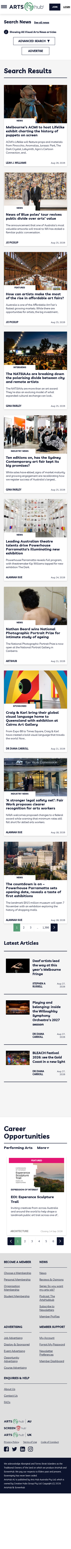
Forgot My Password (52, 1344)
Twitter (14, 1449)
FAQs (7, 1402)
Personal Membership (17, 1279)
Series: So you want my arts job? (51, 1287)
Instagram (30, 1449)
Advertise (35, 51)
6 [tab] (53, 1241)
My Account (46, 1338)
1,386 (45, 927)
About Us (9, 1389)
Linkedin (22, 1449)
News (42, 1273)
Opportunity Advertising (11, 1359)
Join (54, 7)
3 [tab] (32, 1241)
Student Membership (17, 1296)
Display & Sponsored (17, 1344)
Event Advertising (14, 1351)
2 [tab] (25, 1241)
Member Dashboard (51, 1361)
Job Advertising (13, 1338)
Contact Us (11, 1395)
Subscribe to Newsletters (46, 1308)
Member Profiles (49, 1316)
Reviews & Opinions (51, 1279)
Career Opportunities (27, 1132)
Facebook (6, 1449)
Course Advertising (15, 1367)
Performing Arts (18, 1147)
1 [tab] (18, 1241)
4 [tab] (39, 1241)
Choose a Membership (17, 1273)
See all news (41, 22)
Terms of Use (30, 1441)
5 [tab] (46, 1241)
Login (66, 7)
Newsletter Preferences (46, 1352)
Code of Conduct (50, 1441)
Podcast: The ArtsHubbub (47, 1298)
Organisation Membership (12, 1287)
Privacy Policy (11, 1441)
